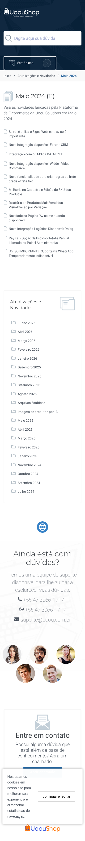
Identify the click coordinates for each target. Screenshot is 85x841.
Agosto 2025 (27, 394)
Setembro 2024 (29, 483)
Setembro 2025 (29, 385)
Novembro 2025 (29, 376)
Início (7, 76)
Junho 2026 (26, 323)
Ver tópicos (24, 63)
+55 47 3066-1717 (43, 600)
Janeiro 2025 (27, 456)
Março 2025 (26, 438)
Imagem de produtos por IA (38, 412)
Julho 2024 (26, 491)
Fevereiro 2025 (28, 447)
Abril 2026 (25, 332)
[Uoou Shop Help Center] (19, 19)
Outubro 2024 (28, 474)
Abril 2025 (25, 429)
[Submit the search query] (8, 38)
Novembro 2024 (29, 465)
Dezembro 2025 (29, 367)
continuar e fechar (56, 796)
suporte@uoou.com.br (46, 620)
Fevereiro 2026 (28, 349)
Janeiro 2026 (27, 358)
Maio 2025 (25, 420)
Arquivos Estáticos (31, 403)
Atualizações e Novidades (36, 76)
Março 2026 (26, 341)
